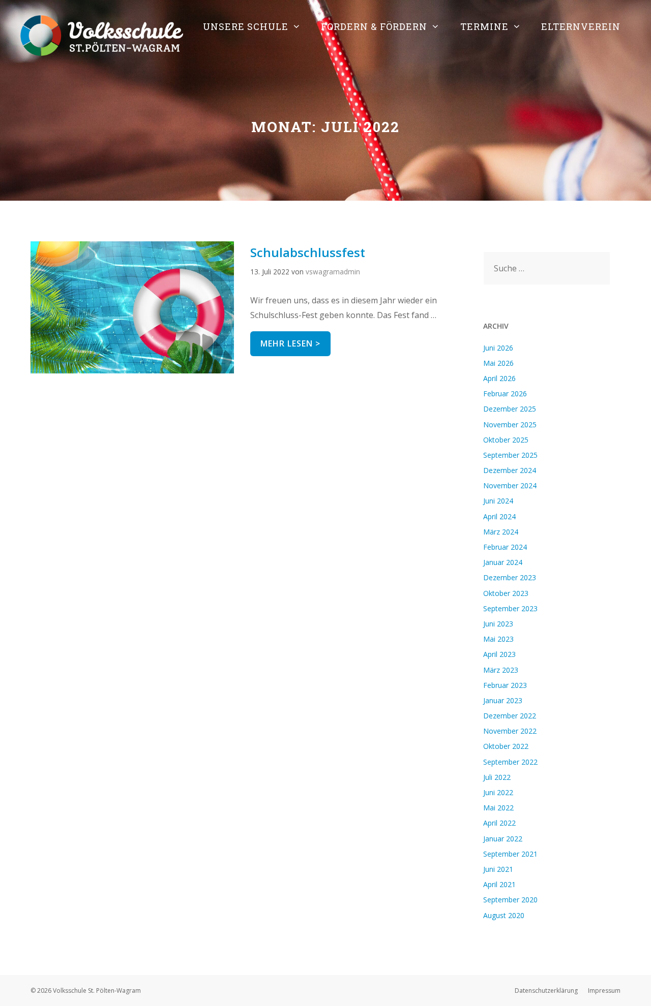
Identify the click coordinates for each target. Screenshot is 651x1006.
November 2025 (510, 424)
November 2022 (510, 731)
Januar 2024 (502, 562)
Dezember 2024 (509, 470)
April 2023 (499, 654)
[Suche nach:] (546, 268)
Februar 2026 (505, 393)
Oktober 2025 (505, 440)
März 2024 (500, 532)
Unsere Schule (245, 26)
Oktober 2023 (505, 593)
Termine (484, 26)
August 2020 (503, 915)
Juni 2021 (498, 869)
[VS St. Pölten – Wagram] (101, 34)
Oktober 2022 (505, 746)
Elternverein (580, 26)
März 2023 (500, 670)
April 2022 (499, 823)
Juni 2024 (498, 501)
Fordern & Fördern (374, 26)
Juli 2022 (497, 777)
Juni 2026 (498, 348)
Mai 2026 (498, 363)
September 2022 (510, 762)
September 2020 (510, 899)
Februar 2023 (505, 685)
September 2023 (510, 608)
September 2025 (510, 455)
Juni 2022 (498, 792)
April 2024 (499, 516)
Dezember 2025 (509, 409)
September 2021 (510, 854)
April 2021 (499, 884)
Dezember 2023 (509, 577)
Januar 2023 (502, 700)
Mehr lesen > (295, 340)
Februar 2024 (505, 547)
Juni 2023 (498, 623)
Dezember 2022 (509, 715)
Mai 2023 (498, 639)
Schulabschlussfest (307, 252)
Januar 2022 (502, 838)
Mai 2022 (498, 807)
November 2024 (510, 485)
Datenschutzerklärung (546, 990)
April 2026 (499, 378)
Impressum (604, 990)
